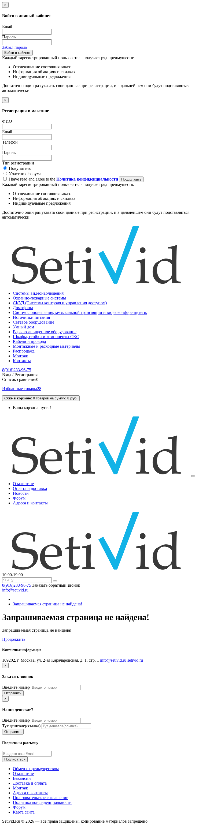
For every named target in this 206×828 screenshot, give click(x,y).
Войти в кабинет (17, 53)
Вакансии (22, 778)
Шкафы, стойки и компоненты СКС (46, 336)
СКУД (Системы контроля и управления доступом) (60, 303)
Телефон (10, 142)
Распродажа (24, 351)
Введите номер (16, 687)
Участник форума (24, 173)
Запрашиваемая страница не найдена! (47, 604)
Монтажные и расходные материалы (46, 346)
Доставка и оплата (30, 783)
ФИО (7, 121)
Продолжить (131, 179)
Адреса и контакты (30, 792)
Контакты (22, 360)
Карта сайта (24, 812)
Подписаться (14, 759)
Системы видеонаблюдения (38, 293)
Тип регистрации (18, 163)
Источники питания (31, 317)
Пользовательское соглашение (40, 797)
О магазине (23, 773)
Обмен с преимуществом (36, 768)
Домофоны (23, 307)
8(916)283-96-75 (16, 370)
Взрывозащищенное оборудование (44, 331)
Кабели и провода (29, 341)
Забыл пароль (14, 47)
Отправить (12, 693)
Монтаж (20, 356)
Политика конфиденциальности (42, 802)
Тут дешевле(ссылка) (21, 726)
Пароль (9, 37)
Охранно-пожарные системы (39, 298)
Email (7, 26)
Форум (19, 807)
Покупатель (19, 168)
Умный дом (23, 327)
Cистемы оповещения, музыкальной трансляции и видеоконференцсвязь (80, 312)
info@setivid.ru (15, 590)
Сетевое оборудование (33, 322)
